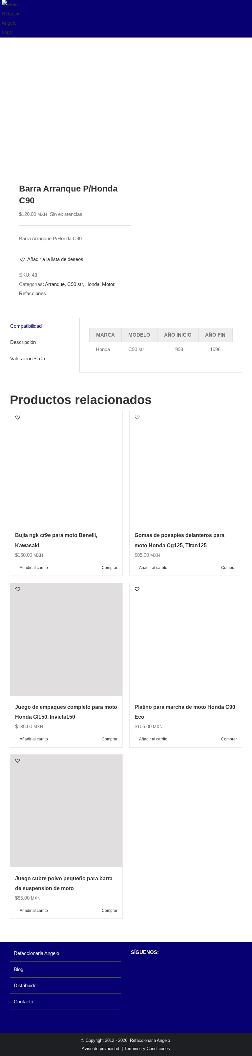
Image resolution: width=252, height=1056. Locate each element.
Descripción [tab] (23, 342)
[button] (51, 259)
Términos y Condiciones (147, 1048)
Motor (108, 284)
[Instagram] (145, 969)
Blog (18, 969)
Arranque (55, 284)
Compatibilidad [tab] (26, 326)
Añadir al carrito (34, 567)
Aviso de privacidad (100, 1048)
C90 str (75, 284)
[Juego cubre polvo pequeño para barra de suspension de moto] (66, 811)
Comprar (109, 567)
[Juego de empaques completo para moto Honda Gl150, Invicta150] (66, 639)
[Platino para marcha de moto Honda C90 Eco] (186, 639)
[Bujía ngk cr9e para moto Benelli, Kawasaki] (66, 467)
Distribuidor (26, 985)
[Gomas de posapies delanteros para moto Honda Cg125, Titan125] (186, 467)
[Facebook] (134, 969)
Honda (92, 284)
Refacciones (32, 293)
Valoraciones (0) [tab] (27, 358)
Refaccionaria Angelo (36, 953)
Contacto (23, 1001)
